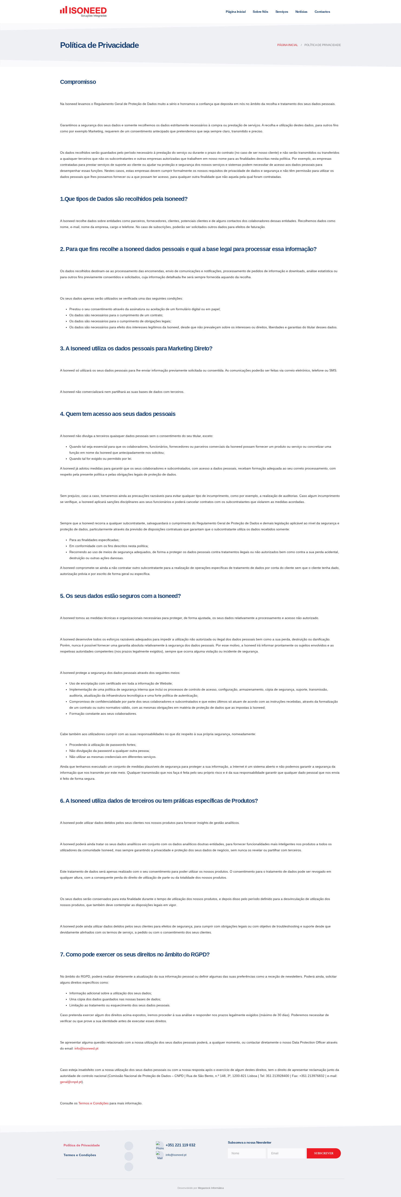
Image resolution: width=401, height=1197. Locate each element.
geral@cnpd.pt (71, 1082)
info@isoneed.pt (86, 1048)
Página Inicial (236, 11)
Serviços (281, 11)
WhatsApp (128, 1166)
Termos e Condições (93, 1103)
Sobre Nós (260, 11)
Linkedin (128, 1156)
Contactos (322, 11)
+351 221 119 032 (180, 1145)
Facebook (128, 1146)
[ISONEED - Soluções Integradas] (83, 11)
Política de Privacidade (82, 1145)
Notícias (301, 11)
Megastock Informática (211, 1188)
